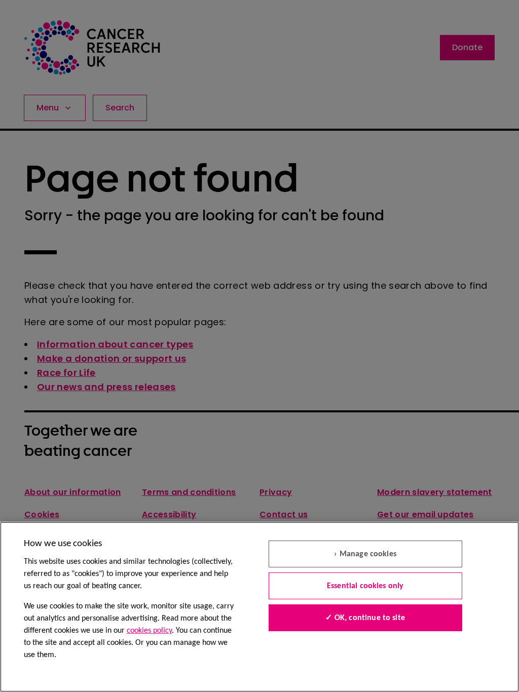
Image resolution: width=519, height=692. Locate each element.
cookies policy (149, 631)
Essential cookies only (365, 586)
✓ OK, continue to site (365, 618)
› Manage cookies (365, 554)
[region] (259, 607)
